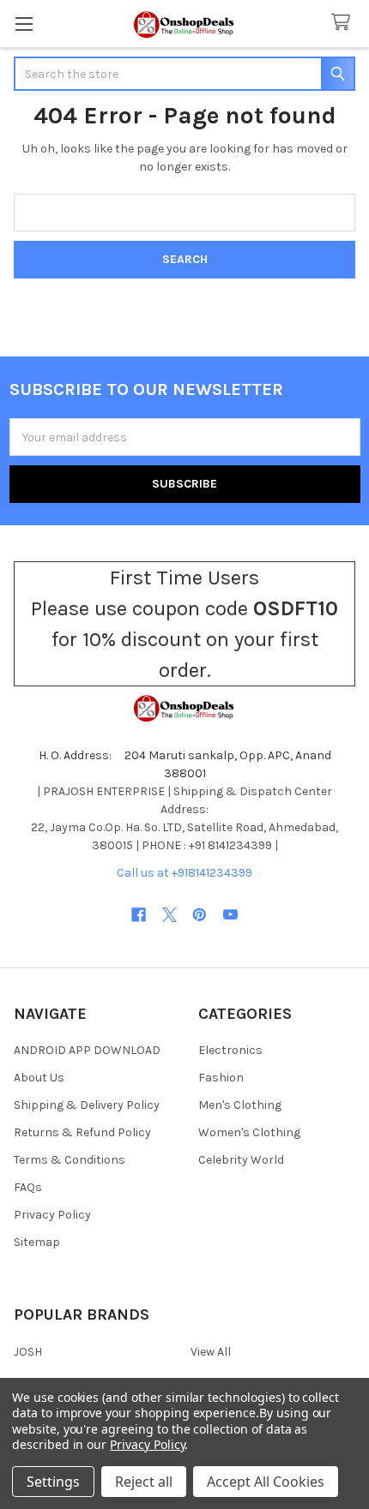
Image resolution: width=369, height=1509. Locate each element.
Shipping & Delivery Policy (87, 1105)
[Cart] (344, 22)
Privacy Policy (52, 1214)
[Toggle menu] (23, 23)
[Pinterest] (199, 914)
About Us (39, 1077)
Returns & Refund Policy (82, 1132)
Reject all (143, 1481)
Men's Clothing (239, 1105)
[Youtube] (230, 914)
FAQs (28, 1187)
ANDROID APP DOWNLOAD (87, 1050)
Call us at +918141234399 (184, 872)
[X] (169, 914)
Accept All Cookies (265, 1481)
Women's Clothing (249, 1132)
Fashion (221, 1077)
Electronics (230, 1050)
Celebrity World (241, 1160)
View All (211, 1351)
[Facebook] (138, 914)
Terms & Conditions (69, 1160)
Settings (53, 1481)
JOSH (28, 1351)
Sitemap (37, 1242)
